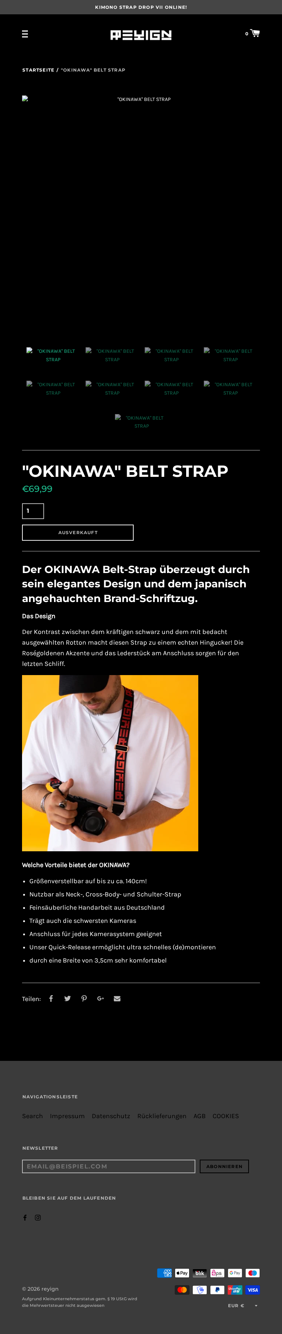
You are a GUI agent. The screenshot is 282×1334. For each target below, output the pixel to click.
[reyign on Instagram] (38, 1217)
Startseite (38, 70)
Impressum (67, 1116)
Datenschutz (111, 1116)
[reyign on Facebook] (25, 1217)
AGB (200, 1116)
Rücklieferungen (162, 1116)
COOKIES (226, 1116)
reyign (50, 1289)
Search (32, 1116)
